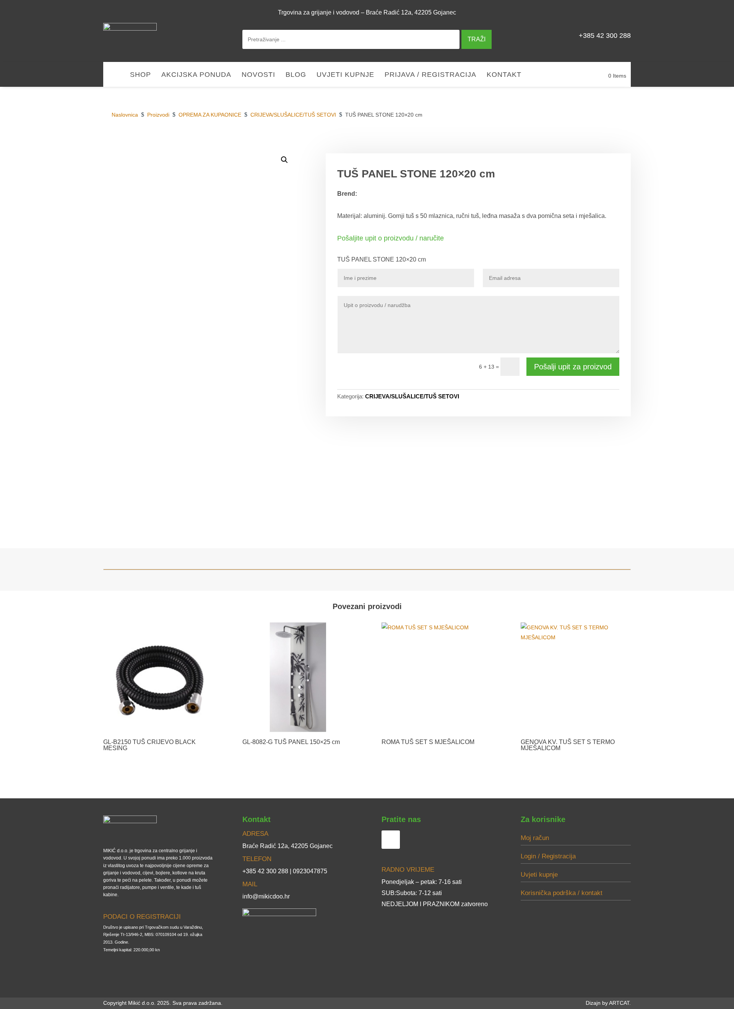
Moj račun (535, 838)
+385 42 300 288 (605, 35)
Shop (140, 75)
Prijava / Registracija (430, 75)
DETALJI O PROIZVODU (512, 144)
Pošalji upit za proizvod (573, 366)
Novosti (258, 75)
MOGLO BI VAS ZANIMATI (590, 144)
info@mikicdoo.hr (266, 896)
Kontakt (504, 75)
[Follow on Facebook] (621, 12)
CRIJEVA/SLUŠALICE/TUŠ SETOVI (412, 396)
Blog (296, 75)
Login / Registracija (548, 856)
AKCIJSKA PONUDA (196, 75)
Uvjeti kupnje (345, 75)
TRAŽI (477, 39)
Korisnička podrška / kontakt (561, 893)
